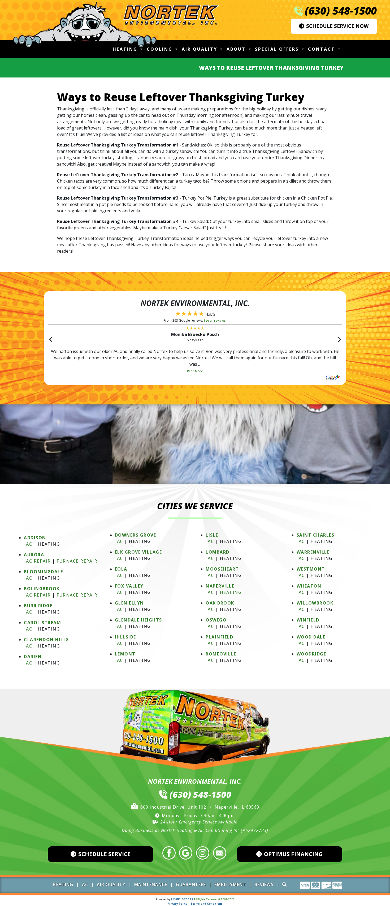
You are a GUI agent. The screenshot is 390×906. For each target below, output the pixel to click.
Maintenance (150, 884)
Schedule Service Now (337, 25)
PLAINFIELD (219, 637)
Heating (231, 592)
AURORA (34, 555)
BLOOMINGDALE (43, 572)
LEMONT (125, 654)
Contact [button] (322, 49)
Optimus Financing (293, 854)
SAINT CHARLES (316, 535)
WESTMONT (311, 569)
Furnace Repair (77, 561)
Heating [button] (126, 49)
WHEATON (309, 586)
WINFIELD (308, 620)
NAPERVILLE (220, 586)
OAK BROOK (220, 603)
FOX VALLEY (129, 586)
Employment (230, 884)
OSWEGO (216, 620)
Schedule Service (104, 854)
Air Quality (111, 884)
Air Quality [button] (200, 49)
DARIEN (33, 656)
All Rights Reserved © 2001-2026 (214, 899)
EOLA (121, 569)
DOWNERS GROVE (135, 535)
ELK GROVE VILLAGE (138, 552)
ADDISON (35, 538)
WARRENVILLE (313, 552)
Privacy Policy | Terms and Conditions (195, 903)
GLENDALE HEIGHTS (138, 620)
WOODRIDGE (311, 654)
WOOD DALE (311, 637)
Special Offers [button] (278, 49)
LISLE (212, 535)
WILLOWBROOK (315, 603)
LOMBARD (217, 552)
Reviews (264, 884)
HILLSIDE (125, 637)
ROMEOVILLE (221, 654)
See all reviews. (215, 320)
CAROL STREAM (42, 622)
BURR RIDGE (38, 606)
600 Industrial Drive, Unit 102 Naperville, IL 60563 (199, 807)
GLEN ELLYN (129, 603)
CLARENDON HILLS (46, 639)
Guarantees (191, 884)
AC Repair (38, 561)
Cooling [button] (160, 49)
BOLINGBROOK (42, 589)
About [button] (237, 49)
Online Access (182, 899)
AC (29, 544)
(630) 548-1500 (341, 11)
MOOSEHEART (222, 569)
